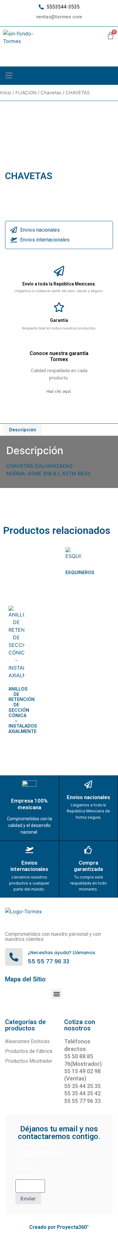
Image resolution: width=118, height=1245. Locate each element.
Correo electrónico (28, 1172)
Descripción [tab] (22, 429)
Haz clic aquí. (59, 391)
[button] (9, 76)
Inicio (5, 93)
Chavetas (51, 93)
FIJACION (26, 93)
